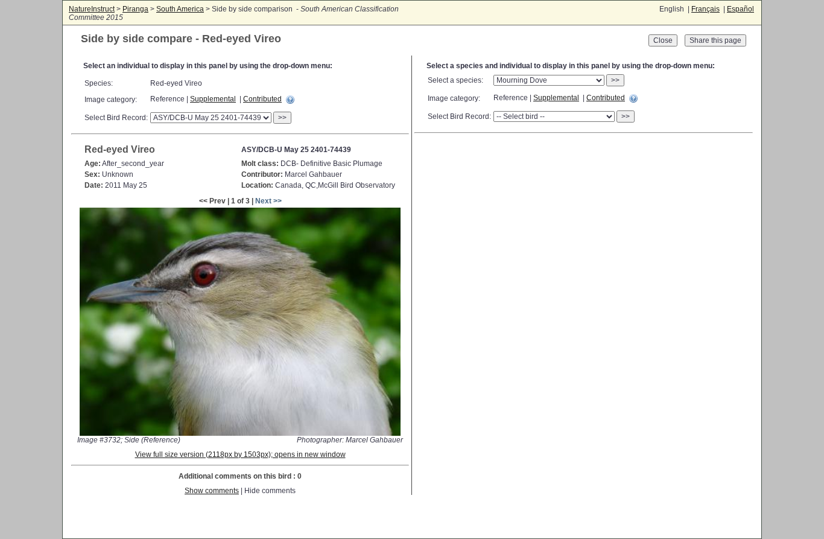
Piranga (135, 9)
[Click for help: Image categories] (290, 99)
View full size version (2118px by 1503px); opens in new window (240, 454)
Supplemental (213, 99)
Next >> (268, 201)
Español (740, 9)
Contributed (262, 99)
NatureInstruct (92, 9)
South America (180, 9)
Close (663, 40)
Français (705, 9)
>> (282, 117)
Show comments (212, 490)
